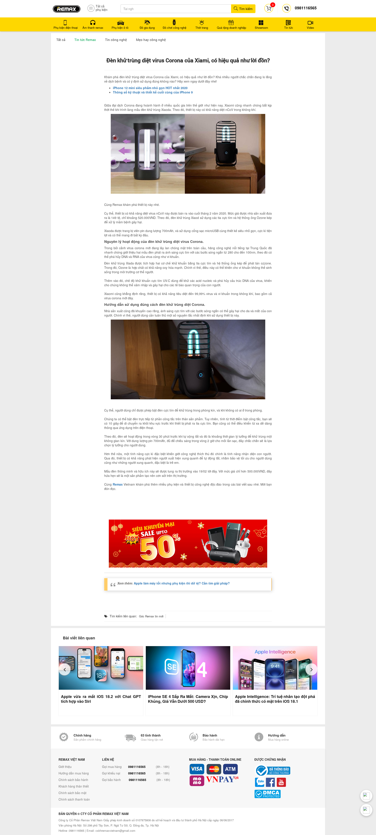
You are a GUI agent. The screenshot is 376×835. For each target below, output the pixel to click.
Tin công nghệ (116, 39)
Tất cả (60, 39)
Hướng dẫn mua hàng (74, 773)
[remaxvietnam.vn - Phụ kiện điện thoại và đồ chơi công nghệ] (66, 7)
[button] (64, 669)
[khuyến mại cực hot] (188, 543)
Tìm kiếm (245, 8)
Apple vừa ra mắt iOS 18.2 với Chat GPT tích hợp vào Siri (101, 699)
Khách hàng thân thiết (74, 786)
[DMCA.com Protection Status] (285, 794)
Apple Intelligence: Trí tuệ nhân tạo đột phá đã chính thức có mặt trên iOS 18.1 (275, 699)
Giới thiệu (65, 766)
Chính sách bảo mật (72, 793)
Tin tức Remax (85, 39)
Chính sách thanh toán (74, 799)
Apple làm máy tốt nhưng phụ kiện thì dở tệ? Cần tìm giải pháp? (182, 583)
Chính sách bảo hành (73, 779)
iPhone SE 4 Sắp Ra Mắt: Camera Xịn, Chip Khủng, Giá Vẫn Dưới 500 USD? (188, 699)
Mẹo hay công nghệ (151, 39)
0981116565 (137, 766)
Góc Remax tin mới (151, 616)
